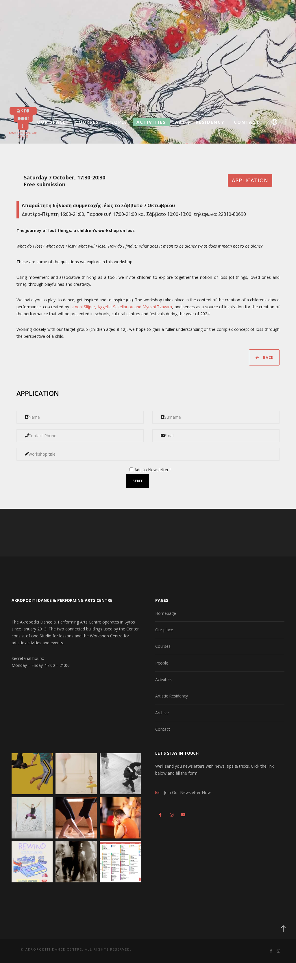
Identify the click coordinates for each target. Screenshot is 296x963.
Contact (162, 729)
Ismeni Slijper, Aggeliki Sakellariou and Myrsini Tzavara (121, 306)
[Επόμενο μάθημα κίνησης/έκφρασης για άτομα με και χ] (120, 817)
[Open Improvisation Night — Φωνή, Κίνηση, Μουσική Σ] (76, 861)
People (161, 663)
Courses (163, 646)
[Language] (274, 122)
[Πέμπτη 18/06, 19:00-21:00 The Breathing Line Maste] (76, 817)
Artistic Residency (171, 696)
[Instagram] (171, 814)
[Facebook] (160, 814)
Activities (163, 679)
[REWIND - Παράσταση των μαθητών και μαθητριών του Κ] (32, 861)
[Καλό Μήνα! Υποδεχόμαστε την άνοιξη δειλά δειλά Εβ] (120, 861)
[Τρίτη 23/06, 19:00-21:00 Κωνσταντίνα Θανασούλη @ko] (76, 773)
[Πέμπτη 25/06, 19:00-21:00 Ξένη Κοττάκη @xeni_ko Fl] (32, 773)
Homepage (165, 613)
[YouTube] (182, 814)
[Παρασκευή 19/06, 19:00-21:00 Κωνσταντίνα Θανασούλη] (32, 817)
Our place (164, 629)
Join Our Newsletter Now (185, 792)
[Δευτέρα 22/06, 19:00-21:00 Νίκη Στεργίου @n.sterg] (120, 773)
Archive (162, 712)
